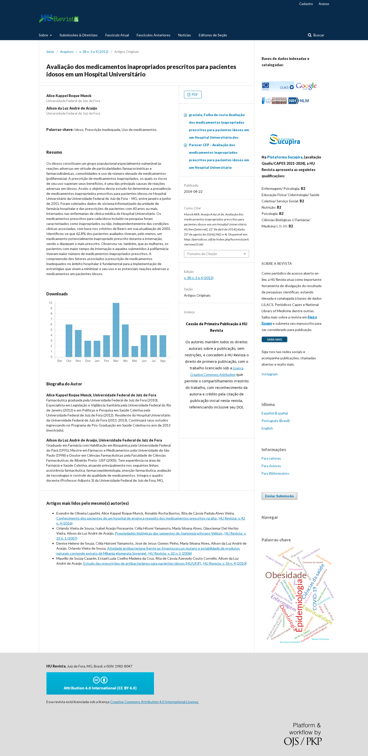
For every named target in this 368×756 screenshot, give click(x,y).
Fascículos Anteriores (153, 35)
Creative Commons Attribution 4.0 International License (154, 702)
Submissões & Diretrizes (79, 35)
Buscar (318, 35)
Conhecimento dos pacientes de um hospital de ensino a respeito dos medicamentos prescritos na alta (136, 518)
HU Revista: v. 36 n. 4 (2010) (225, 563)
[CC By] (100, 693)
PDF (194, 95)
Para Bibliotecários (275, 473)
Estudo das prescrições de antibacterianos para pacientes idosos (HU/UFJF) (142, 563)
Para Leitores (271, 458)
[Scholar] (306, 90)
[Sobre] (274, 342)
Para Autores (271, 466)
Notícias (184, 35)
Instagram (270, 374)
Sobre (44, 35)
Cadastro (306, 4)
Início (50, 52)
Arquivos (66, 52)
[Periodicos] (274, 103)
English (267, 428)
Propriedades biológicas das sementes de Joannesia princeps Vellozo (169, 533)
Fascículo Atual (117, 35)
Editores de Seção (213, 35)
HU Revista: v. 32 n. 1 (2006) (170, 553)
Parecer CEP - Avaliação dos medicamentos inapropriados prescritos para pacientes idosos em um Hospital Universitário (219, 156)
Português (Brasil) (276, 420)
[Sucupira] (285, 147)
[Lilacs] (278, 90)
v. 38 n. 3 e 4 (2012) (93, 52)
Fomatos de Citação (202, 254)
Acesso (324, 4)
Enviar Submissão (279, 496)
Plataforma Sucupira (284, 157)
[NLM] (298, 103)
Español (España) (275, 413)
